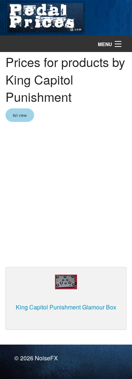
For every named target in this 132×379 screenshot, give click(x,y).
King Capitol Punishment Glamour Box (66, 307)
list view (20, 115)
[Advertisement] (66, 195)
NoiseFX (46, 358)
